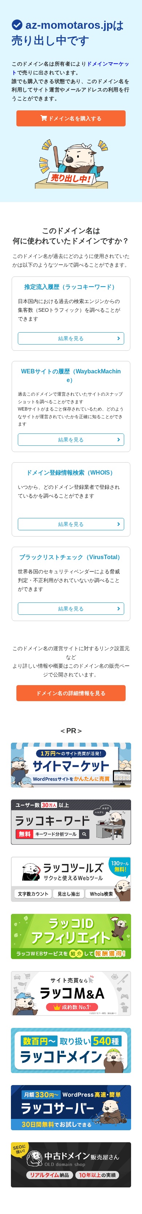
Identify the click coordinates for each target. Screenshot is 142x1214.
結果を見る (71, 338)
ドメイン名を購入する (75, 118)
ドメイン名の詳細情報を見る (71, 693)
